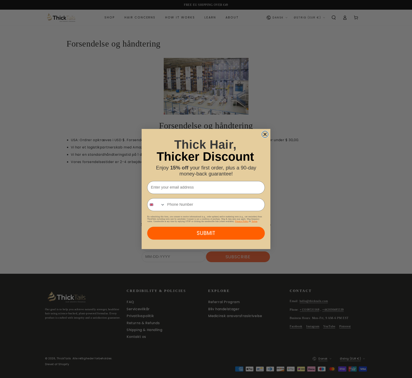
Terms (254, 221)
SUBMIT (206, 233)
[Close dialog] (265, 134)
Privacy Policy (241, 221)
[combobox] (156, 204)
